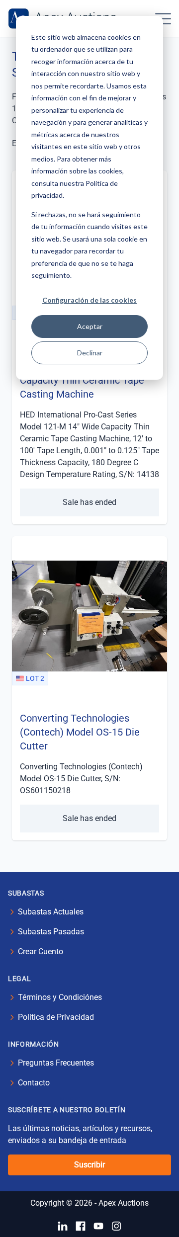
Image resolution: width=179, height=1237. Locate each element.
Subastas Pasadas (51, 931)
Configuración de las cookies (89, 300)
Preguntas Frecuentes (56, 1063)
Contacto (34, 1082)
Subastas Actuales (51, 911)
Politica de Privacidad (56, 1017)
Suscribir (89, 1164)
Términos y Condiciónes (60, 997)
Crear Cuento (40, 951)
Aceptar (89, 326)
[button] (163, 18)
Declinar (89, 352)
